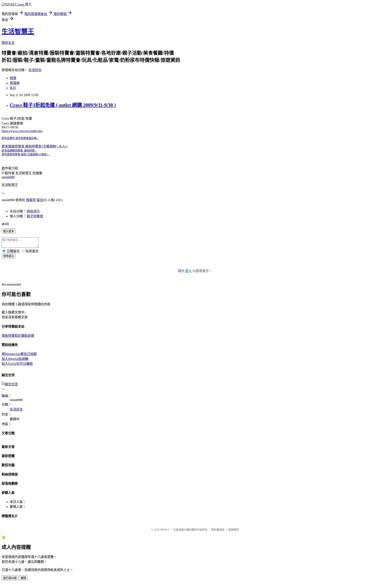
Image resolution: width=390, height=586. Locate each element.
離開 (23, 578)
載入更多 (8, 231)
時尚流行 (33, 211)
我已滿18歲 (10, 578)
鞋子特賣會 (35, 216)
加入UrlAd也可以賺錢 (17, 363)
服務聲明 (233, 529)
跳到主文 (8, 42)
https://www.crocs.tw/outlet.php (22, 131)
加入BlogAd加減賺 (15, 359)
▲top (5, 223)
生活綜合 (34, 70)
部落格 (15, 83)
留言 (40, 200)
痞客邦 (31, 200)
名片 (13, 88)
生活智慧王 (18, 31)
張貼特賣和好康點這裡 (18, 335)
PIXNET (164, 529)
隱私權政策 (217, 529)
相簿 (13, 78)
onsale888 (8, 177)
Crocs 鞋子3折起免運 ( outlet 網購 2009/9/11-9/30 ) (63, 105)
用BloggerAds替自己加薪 (19, 354)
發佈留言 (8, 256)
